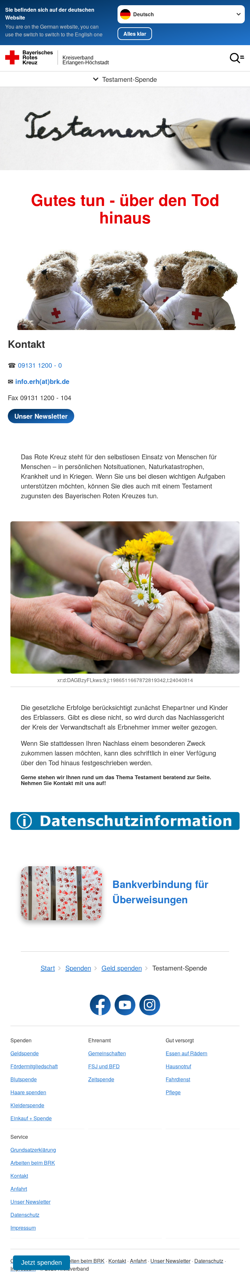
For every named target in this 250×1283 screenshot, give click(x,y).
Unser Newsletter (30, 1201)
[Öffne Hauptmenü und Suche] (237, 58)
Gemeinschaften (107, 1053)
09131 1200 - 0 (40, 365)
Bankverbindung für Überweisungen (160, 892)
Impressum (23, 1227)
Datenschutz (24, 1214)
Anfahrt (18, 1188)
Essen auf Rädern (186, 1053)
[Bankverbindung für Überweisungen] (61, 893)
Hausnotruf (178, 1066)
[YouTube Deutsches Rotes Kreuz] (125, 1005)
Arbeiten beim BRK (32, 1162)
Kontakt (19, 1175)
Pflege (173, 1092)
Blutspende (23, 1079)
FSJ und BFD (104, 1066)
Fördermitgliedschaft (34, 1066)
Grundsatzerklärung (33, 1149)
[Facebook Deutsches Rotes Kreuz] (100, 1005)
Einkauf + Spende (31, 1118)
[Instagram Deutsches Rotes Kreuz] (149, 1005)
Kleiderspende (27, 1105)
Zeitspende (101, 1079)
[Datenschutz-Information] (125, 821)
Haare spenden (28, 1092)
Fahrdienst (178, 1079)
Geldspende (24, 1053)
